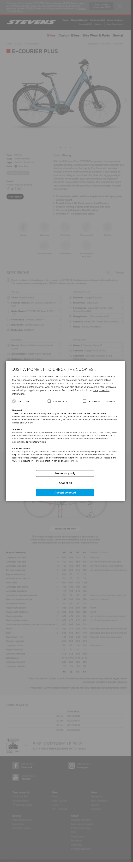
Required (25, 401)
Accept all (65, 483)
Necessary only (65, 473)
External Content (102, 401)
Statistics (60, 401)
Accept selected (65, 492)
